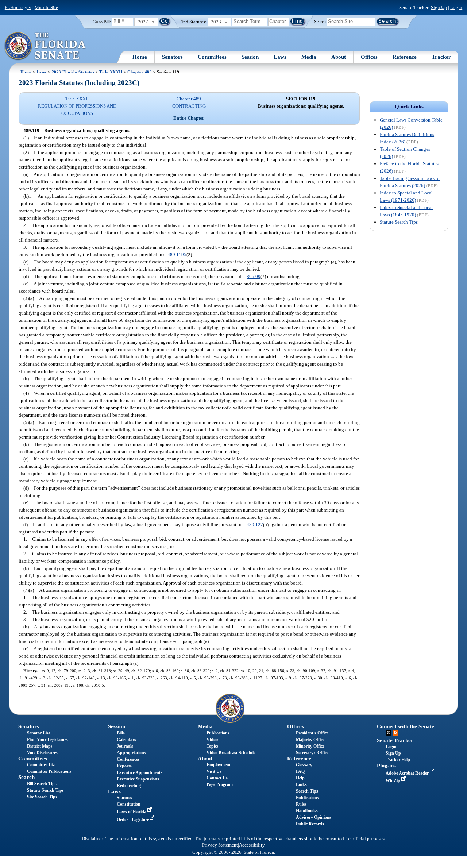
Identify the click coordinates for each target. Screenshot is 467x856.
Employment (219, 764)
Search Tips (307, 791)
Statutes (124, 797)
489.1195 (176, 254)
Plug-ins (386, 765)
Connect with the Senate (405, 726)
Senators (172, 57)
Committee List (41, 764)
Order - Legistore (133, 819)
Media (308, 57)
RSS (395, 733)
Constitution (128, 804)
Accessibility (252, 845)
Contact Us (217, 777)
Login (456, 7)
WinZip (393, 780)
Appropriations (131, 752)
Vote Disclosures (42, 752)
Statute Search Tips (399, 222)
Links (301, 784)
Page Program (220, 784)
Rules (301, 804)
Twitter (388, 733)
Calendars (126, 739)
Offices (369, 57)
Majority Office (310, 739)
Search (320, 21)
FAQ (300, 771)
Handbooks (307, 810)
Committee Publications (49, 771)
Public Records (310, 823)
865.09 (253, 276)
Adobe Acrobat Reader (408, 773)
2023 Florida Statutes (73, 72)
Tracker (441, 57)
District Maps (40, 746)
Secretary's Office (312, 752)
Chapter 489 (139, 72)
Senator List (38, 733)
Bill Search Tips (42, 783)
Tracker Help (398, 759)
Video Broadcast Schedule (231, 752)
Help (300, 777)
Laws (280, 57)
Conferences (128, 759)
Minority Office (310, 746)
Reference (405, 57)
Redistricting (129, 785)
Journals (125, 746)
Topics (213, 746)
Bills (121, 733)
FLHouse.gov (18, 7)
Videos (213, 739)
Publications (218, 733)
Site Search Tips (42, 796)
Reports (124, 765)
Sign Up (439, 7)
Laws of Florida (132, 811)
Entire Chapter (188, 118)
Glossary (304, 764)
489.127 (255, 524)
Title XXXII (110, 72)
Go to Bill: (102, 22)
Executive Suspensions (138, 779)
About (338, 57)
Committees (212, 57)
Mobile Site (46, 7)
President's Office (312, 733)
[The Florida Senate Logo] (45, 46)
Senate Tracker (395, 740)
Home (139, 57)
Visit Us (214, 771)
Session (250, 57)
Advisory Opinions (313, 817)
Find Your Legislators (47, 739)
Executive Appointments (139, 772)
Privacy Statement (220, 845)
